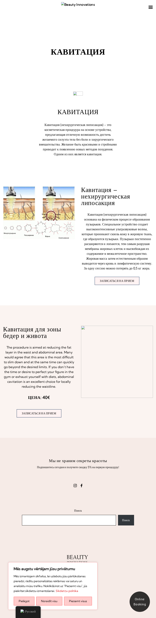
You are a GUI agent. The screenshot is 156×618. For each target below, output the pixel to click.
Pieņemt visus (78, 601)
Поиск (78, 510)
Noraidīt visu (49, 601)
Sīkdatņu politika (67, 591)
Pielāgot (24, 601)
